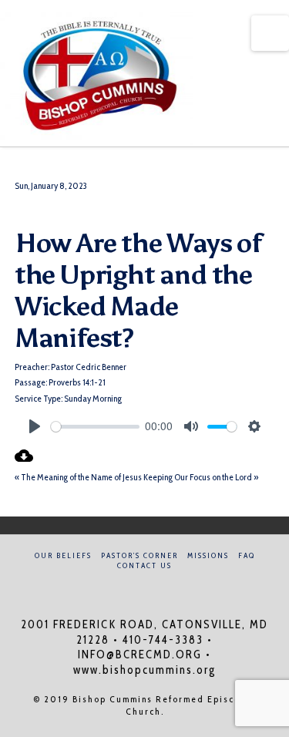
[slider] (95, 426)
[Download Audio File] (24, 461)
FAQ (246, 555)
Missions (208, 555)
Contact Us (144, 565)
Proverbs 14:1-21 (77, 382)
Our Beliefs (63, 555)
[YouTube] (154, 586)
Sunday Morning (93, 398)
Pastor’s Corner (139, 555)
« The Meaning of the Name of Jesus (78, 477)
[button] (270, 33)
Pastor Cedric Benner (88, 366)
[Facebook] (135, 586)
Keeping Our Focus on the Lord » (200, 477)
